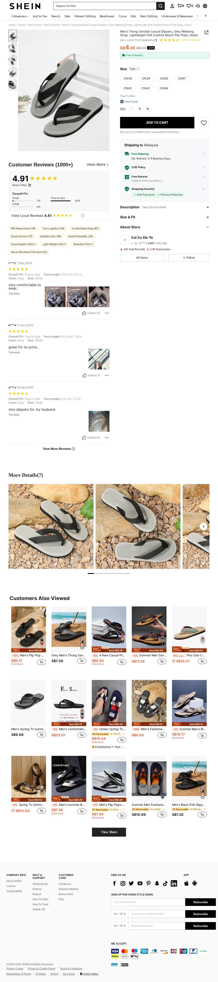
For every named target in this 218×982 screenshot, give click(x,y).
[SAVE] (203, 122)
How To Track (40, 904)
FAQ (61, 899)
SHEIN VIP (39, 909)
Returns (37, 889)
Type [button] (132, 68)
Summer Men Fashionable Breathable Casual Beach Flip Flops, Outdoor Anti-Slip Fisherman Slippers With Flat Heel (149, 804)
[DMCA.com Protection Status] (124, 964)
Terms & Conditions (71, 968)
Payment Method (68, 889)
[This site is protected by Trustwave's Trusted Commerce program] (114, 964)
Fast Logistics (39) (54, 228)
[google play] (195, 885)
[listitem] (29, 640)
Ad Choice (69, 973)
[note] (28, 650)
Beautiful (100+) (83, 244)
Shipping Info (40, 884)
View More (109, 832)
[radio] (128, 78)
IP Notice (41, 973)
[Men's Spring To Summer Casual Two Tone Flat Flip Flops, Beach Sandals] (28, 703)
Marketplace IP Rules (18, 973)
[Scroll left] (200, 16)
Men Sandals (52, 24)
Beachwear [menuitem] (107, 16)
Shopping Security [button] (143, 188)
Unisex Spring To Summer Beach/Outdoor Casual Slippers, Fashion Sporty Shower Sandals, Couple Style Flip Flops (109, 729)
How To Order (41, 899)
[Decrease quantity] (131, 108)
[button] (197, 6)
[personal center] (172, 6)
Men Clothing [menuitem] (148, 16)
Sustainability (14, 891)
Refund (37, 894)
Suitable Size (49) (50, 236)
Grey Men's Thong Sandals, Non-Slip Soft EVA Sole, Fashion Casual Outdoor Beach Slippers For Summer (69, 655)
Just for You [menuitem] (40, 16)
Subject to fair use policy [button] (146, 180)
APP (186, 875)
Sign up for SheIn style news (132, 894)
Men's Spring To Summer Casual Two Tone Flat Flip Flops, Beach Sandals (28, 729)
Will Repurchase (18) (23, 228)
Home (12, 24)
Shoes (22, 24)
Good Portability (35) (80, 236)
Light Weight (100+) (54, 244)
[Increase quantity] (148, 108)
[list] (145, 883)
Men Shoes (35, 24)
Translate (14, 293)
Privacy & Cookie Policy (41, 968)
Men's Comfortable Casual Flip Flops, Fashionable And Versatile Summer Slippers (69, 729)
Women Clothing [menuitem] (85, 16)
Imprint (54, 973)
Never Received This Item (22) (29, 252)
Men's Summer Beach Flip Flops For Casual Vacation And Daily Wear (69, 804)
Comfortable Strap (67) (85, 228)
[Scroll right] (205, 16)
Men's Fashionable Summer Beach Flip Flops (149, 729)
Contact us (65, 884)
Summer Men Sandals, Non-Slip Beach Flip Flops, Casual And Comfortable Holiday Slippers (149, 655)
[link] (180, 5)
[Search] (160, 6)
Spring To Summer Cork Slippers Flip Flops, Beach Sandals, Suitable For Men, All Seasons (29, 804)
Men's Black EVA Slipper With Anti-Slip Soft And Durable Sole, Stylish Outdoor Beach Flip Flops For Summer (189, 804)
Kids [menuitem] (133, 16)
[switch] (81, 215)
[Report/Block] (106, 313)
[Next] (203, 526)
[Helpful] (84, 313)
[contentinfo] (163, 954)
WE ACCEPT (118, 943)
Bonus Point (66, 894)
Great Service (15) (22, 236)
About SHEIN (14, 881)
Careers (11, 886)
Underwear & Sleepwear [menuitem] (177, 16)
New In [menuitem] (55, 16)
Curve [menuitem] (122, 16)
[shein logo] (25, 6)
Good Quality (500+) (23, 244)
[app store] (186, 885)
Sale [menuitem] (67, 16)
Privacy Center (14, 968)
